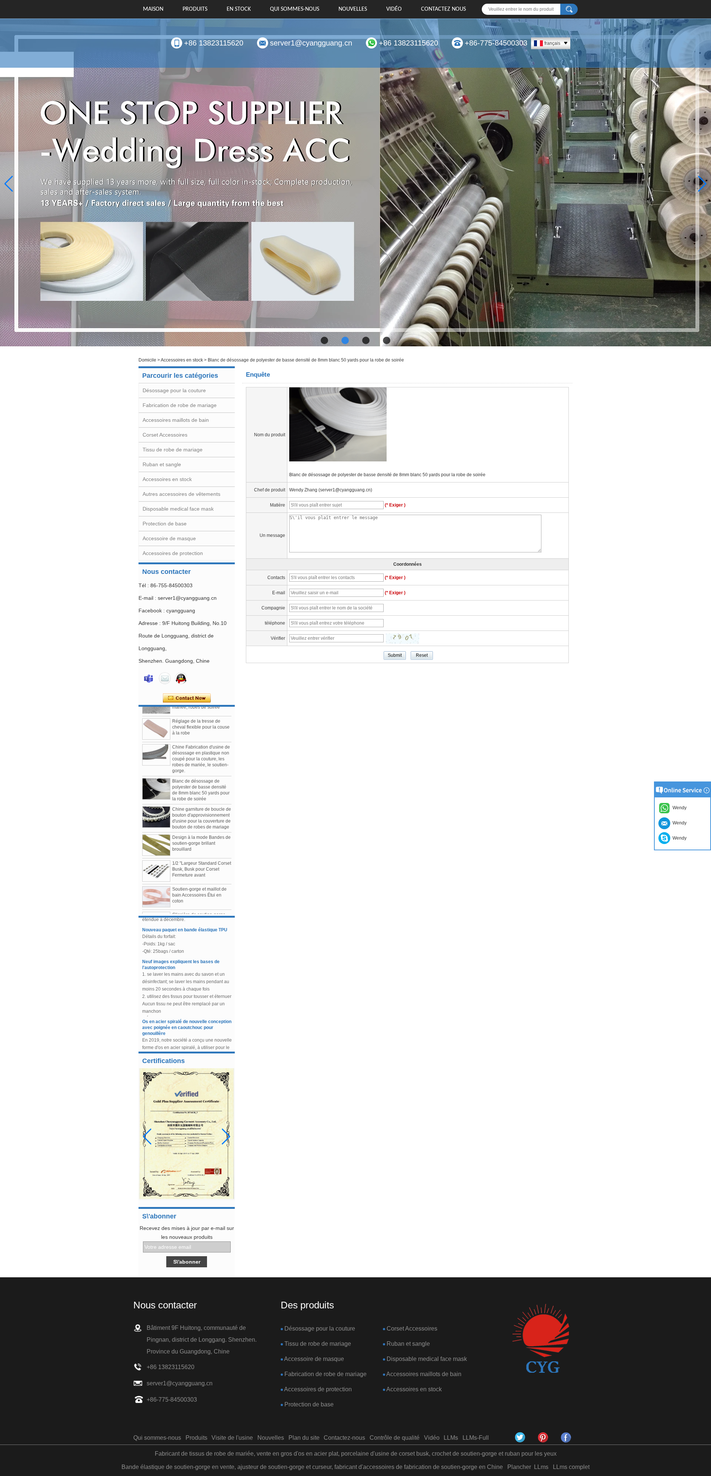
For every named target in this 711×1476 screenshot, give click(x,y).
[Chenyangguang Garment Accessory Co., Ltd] (566, 1437)
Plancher (519, 1467)
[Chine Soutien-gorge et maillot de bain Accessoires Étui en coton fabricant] (156, 873)
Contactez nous (443, 9)
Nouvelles (352, 9)
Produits (195, 9)
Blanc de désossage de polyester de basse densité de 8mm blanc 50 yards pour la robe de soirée (387, 474)
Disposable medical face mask (178, 509)
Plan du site (304, 1438)
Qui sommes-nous (294, 9)
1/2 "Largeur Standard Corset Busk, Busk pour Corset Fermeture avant (201, 845)
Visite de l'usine (232, 1438)
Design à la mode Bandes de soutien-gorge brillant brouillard (201, 819)
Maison (153, 9)
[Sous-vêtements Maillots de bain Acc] (355, 184)
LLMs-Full (476, 1438)
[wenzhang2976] (543, 1437)
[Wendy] (148, 678)
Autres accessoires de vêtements (181, 494)
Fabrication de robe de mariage (180, 405)
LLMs (451, 1438)
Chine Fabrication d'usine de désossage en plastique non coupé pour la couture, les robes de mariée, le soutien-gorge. (201, 735)
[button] (324, 340)
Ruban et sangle (162, 464)
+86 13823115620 (213, 43)
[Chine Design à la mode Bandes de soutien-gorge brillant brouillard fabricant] (156, 822)
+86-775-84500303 (496, 43)
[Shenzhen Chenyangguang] (520, 1437)
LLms (541, 1467)
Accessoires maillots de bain (176, 420)
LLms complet (571, 1467)
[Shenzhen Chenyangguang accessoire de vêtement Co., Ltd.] (541, 1339)
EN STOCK (239, 9)
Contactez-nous (344, 1438)
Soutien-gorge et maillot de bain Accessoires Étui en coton (199, 871)
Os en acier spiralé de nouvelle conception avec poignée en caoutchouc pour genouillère (186, 1004)
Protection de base (165, 524)
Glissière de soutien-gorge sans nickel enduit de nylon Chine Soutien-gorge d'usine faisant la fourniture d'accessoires (201, 903)
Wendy (678, 838)
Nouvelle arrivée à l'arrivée (170, 1049)
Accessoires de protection (173, 553)
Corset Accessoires (165, 435)
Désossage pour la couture (174, 390)
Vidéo (394, 9)
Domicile (147, 360)
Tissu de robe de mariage (173, 450)
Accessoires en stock (182, 360)
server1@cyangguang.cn (311, 43)
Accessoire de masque (169, 538)
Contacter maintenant (187, 698)
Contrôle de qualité (395, 1438)
